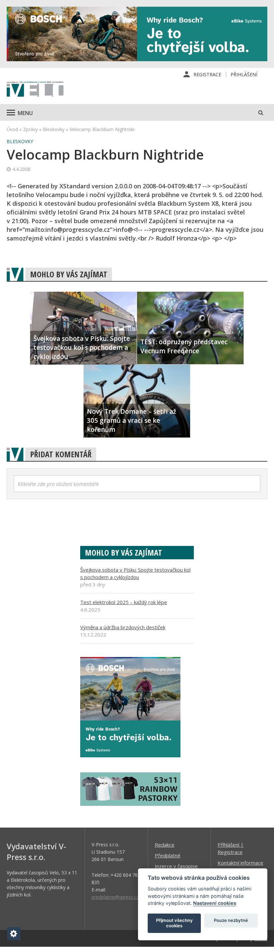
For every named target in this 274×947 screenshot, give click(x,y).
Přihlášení (244, 74)
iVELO (35, 89)
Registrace (207, 74)
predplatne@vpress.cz (115, 897)
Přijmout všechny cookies (174, 923)
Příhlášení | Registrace (231, 848)
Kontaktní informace (240, 862)
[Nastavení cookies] (13, 933)
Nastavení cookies (214, 903)
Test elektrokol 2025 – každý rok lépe (123, 602)
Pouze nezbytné (231, 920)
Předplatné (167, 855)
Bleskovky (53, 129)
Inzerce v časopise (176, 866)
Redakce (164, 844)
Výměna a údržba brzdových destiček (122, 627)
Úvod (12, 129)
